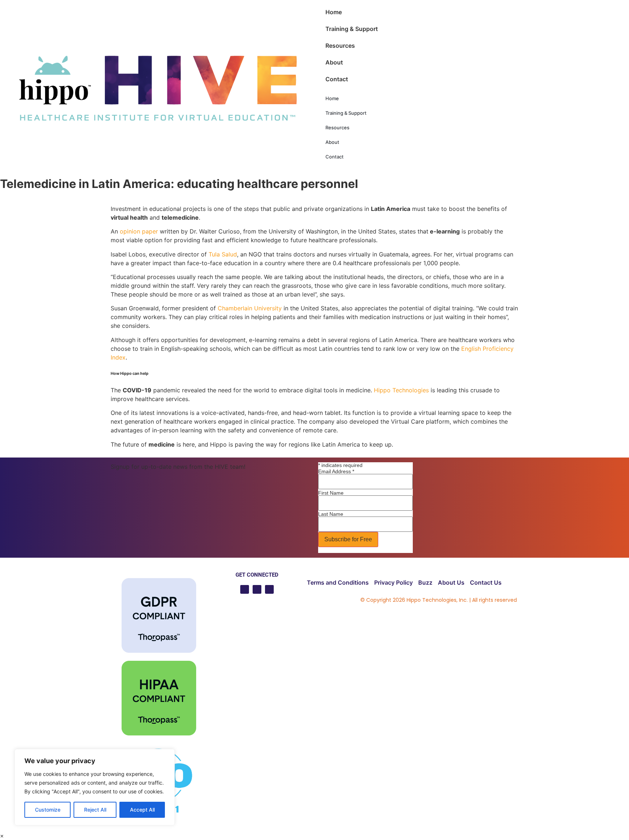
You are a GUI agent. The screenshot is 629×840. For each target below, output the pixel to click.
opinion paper (139, 231)
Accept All (142, 809)
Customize (47, 809)
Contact (336, 79)
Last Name (330, 514)
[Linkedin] (257, 589)
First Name (331, 492)
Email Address (336, 471)
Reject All (95, 809)
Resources (340, 45)
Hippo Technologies (401, 390)
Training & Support (351, 28)
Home (333, 12)
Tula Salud (223, 254)
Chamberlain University (250, 308)
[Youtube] (244, 589)
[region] (95, 787)
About (334, 62)
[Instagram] (269, 589)
